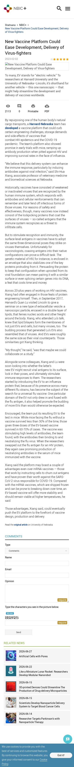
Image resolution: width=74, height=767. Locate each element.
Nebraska (47, 124)
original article (20, 524)
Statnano (10, 25)
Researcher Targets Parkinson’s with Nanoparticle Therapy (39, 720)
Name (8, 557)
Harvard (34, 124)
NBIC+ (22, 25)
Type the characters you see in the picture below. (32, 607)
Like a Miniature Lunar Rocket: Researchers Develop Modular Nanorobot (43, 673)
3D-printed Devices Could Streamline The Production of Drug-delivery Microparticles (43, 689)
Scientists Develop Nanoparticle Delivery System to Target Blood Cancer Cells (42, 704)
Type (7, 544)
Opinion (9, 581)
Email (8, 569)
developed (11, 128)
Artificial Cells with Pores (33, 656)
